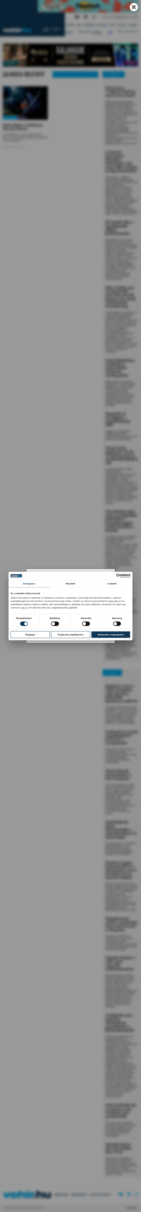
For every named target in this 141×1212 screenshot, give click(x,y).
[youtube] (77, 17)
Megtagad (30, 634)
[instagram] (94, 17)
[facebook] (86, 17)
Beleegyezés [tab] (29, 583)
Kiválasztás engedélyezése (70, 634)
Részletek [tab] (70, 583)
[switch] (55, 623)
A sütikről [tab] (111, 583)
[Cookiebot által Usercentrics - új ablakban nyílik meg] (118, 576)
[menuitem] (70, 25)
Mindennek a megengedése (111, 634)
